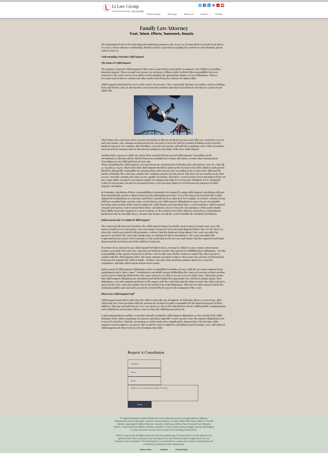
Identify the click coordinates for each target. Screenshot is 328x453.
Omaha (151, 418)
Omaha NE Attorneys (121, 11)
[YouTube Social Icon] (222, 5)
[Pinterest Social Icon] (213, 5)
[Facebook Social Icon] (204, 5)
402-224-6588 (138, 11)
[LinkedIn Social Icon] (209, 5)
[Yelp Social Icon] (218, 5)
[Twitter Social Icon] (200, 5)
